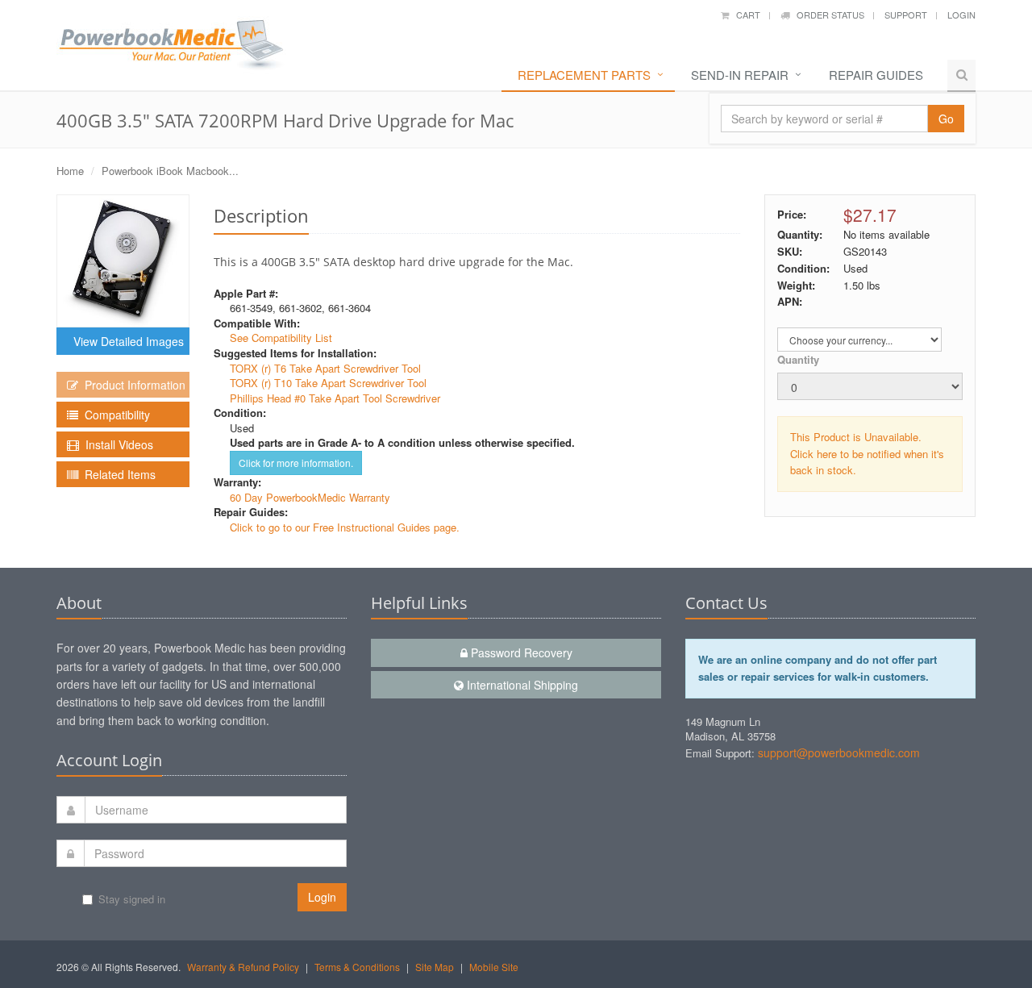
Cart (744, 14)
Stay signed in (131, 899)
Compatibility (114, 414)
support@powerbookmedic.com (839, 752)
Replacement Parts (584, 74)
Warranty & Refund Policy (243, 966)
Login (961, 14)
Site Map (434, 966)
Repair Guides (876, 74)
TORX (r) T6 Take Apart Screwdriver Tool (325, 368)
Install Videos (116, 444)
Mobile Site (493, 966)
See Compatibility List (281, 337)
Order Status (826, 14)
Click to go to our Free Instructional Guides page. (345, 527)
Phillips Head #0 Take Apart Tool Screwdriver (335, 398)
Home (70, 170)
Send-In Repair (740, 74)
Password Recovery (520, 652)
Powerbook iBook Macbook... (170, 170)
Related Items (117, 474)
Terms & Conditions (357, 966)
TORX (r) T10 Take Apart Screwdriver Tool (328, 382)
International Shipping (521, 685)
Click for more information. (296, 462)
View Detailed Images (125, 341)
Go (946, 118)
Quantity (798, 359)
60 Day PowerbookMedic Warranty (310, 497)
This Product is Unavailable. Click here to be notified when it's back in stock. (867, 453)
